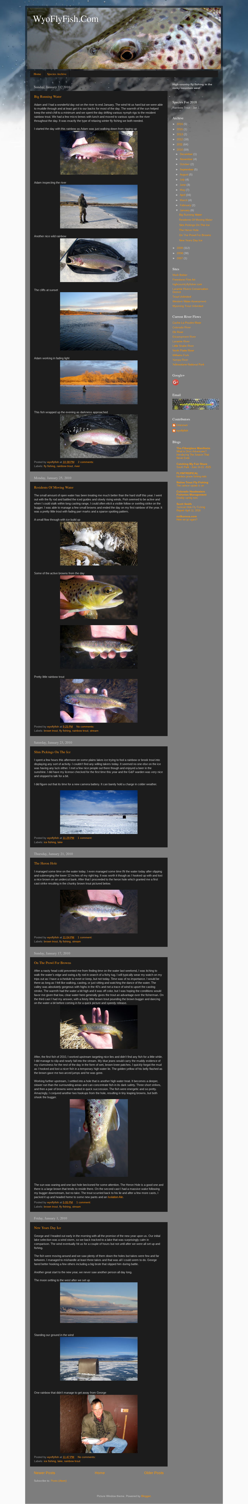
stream (94, 730)
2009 (180, 248)
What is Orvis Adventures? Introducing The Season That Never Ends (193, 454)
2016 (180, 124)
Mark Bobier (179, 275)
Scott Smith (184, 504)
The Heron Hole (45, 863)
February (186, 205)
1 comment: (85, 838)
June (183, 184)
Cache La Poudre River (186, 322)
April (183, 194)
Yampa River (180, 359)
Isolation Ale (115, 1197)
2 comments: (86, 462)
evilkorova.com (187, 516)
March (184, 200)
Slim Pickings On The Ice (52, 751)
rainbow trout (65, 466)
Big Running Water (47, 96)
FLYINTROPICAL (187, 473)
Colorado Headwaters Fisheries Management (192, 493)
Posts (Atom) (59, 1480)
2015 (180, 129)
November (186, 159)
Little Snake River (183, 345)
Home (37, 74)
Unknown (182, 425)
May (183, 189)
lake (60, 842)
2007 (180, 258)
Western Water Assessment (189, 301)
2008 (180, 253)
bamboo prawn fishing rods (192, 476)
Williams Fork (180, 355)
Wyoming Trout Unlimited (187, 306)
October (185, 164)
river (77, 466)
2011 (180, 144)
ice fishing (50, 842)
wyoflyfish (182, 430)
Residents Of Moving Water (53, 487)
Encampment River (184, 336)
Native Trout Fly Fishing (192, 482)
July (182, 179)
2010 (180, 149)
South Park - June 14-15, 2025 (194, 467)
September (187, 169)
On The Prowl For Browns (52, 962)
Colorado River (181, 327)
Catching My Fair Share (192, 464)
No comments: (85, 726)
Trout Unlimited (181, 296)
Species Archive (56, 74)
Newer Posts (44, 1473)
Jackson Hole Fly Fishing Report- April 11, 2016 (191, 509)
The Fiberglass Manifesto (193, 448)
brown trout (51, 730)
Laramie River (181, 341)
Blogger (146, 1496)
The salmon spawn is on (190, 485)
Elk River (177, 332)
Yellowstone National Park (188, 364)
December (186, 154)
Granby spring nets (187, 497)
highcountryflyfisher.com (187, 284)
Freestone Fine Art (183, 279)
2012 (180, 139)
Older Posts (154, 1473)
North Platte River (183, 350)
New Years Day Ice (47, 1227)
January (185, 210)
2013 (180, 134)
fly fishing (49, 466)
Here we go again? (187, 519)
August (184, 174)
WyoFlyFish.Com (66, 18)
